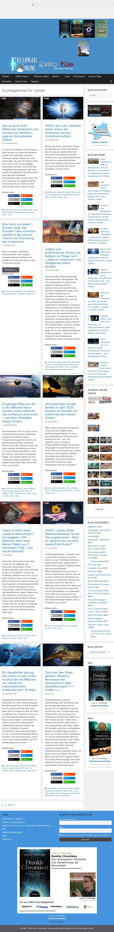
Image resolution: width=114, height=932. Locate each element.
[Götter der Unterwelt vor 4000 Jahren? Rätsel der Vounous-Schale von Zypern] (106, 448)
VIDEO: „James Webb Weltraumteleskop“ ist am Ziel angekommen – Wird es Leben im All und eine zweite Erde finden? (62, 537)
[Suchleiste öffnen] (111, 81)
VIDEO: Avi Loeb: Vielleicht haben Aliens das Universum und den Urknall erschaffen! (63, 131)
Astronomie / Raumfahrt (14, 210)
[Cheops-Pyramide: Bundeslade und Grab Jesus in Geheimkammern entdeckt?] (106, 466)
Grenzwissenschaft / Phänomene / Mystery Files (97, 555)
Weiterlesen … (10, 270)
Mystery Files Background (13, 822)
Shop (67, 76)
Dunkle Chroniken (99, 706)
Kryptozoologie (97, 561)
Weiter (12, 805)
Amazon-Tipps (94, 76)
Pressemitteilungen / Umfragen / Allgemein (18, 294)
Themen (5, 76)
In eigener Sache (95, 568)
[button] (14, 195)
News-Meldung (20, 212)
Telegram (35, 81)
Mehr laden (100, 509)
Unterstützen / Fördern (12, 819)
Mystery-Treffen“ (100, 142)
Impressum (7, 839)
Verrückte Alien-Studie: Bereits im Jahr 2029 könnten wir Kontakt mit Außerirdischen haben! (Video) (61, 411)
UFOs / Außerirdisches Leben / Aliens (59, 369)
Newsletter (7, 81)
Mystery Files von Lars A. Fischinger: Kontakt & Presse (26, 825)
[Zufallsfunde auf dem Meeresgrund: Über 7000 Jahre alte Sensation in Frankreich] (93, 466)
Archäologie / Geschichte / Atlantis (18, 635)
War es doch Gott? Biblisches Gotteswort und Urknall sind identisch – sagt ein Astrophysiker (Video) (20, 132)
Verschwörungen (95, 615)
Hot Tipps (92, 565)
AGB (4, 836)
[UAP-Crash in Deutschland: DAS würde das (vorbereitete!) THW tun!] (106, 500)
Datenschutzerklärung (12, 832)
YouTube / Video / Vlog (58, 197)
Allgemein (92, 527)
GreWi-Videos (21, 76)
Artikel (49, 362)
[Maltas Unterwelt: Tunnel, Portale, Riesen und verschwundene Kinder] (106, 457)
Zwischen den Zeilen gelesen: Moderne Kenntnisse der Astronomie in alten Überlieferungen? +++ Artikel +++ (60, 681)
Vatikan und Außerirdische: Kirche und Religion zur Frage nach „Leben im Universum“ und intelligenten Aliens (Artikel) (63, 257)
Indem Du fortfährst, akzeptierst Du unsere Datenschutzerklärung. (86, 835)
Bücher (55, 76)
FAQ (4, 829)
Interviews (92, 571)
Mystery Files (21, 81)
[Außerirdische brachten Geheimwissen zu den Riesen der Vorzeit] (93, 474)
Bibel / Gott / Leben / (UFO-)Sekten (23, 766)
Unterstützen (79, 76)
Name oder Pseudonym (67, 819)
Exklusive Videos (41, 76)
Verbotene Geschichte (99, 761)
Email (61, 827)
